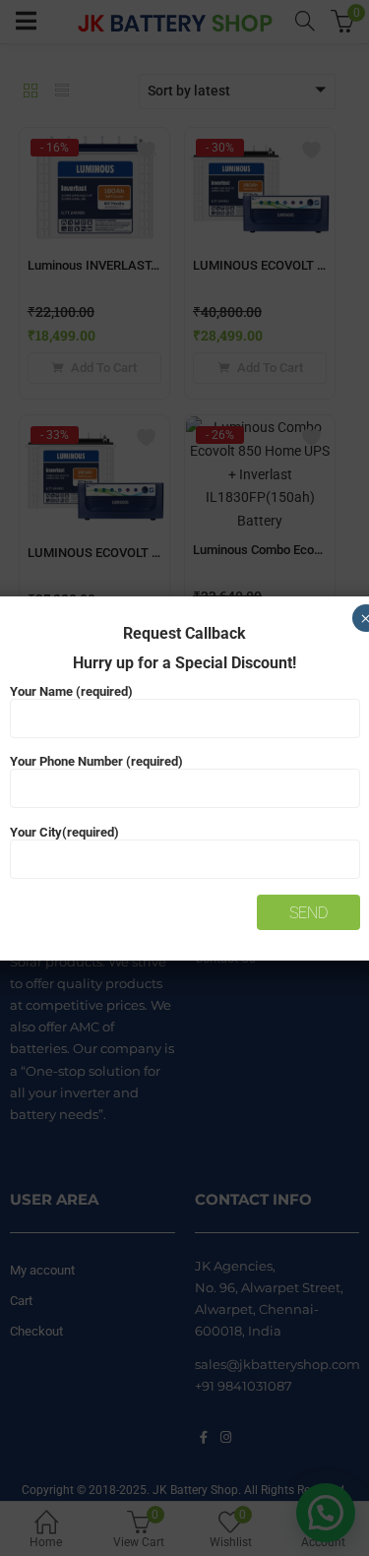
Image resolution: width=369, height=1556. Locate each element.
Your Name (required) (71, 691)
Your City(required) (64, 832)
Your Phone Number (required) (96, 761)
